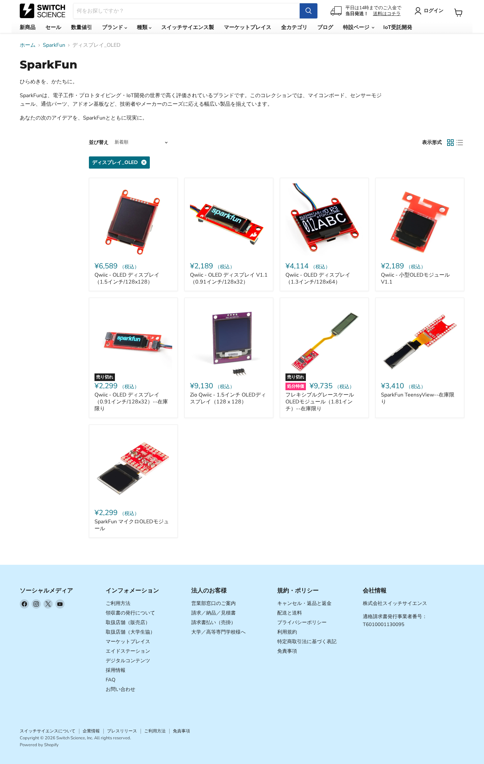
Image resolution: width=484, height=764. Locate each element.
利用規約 (287, 632)
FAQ (111, 679)
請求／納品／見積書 (213, 613)
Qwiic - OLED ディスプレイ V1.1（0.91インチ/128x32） (229, 278)
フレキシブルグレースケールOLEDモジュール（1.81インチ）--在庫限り (319, 401)
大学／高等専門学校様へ (218, 632)
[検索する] (308, 10)
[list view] (459, 142)
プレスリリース (122, 731)
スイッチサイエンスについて (47, 731)
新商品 (28, 27)
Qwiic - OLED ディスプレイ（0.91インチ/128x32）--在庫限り (131, 401)
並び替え (99, 142)
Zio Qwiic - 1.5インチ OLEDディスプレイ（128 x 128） (228, 398)
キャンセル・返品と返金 (304, 603)
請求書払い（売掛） (213, 622)
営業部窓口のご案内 (213, 603)
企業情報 (91, 731)
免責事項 (287, 651)
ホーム (28, 45)
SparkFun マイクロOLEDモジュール (131, 525)
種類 (143, 27)
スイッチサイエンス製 (187, 27)
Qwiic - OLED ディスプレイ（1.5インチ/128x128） (126, 278)
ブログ (325, 27)
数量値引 (81, 27)
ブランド (113, 27)
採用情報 (115, 670)
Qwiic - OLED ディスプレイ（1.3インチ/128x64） (317, 278)
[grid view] (450, 142)
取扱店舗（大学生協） (130, 632)
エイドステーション (128, 651)
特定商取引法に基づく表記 (306, 641)
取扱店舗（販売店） (128, 622)
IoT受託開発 (397, 27)
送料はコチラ (387, 14)
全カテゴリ (294, 27)
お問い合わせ (120, 689)
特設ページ (357, 27)
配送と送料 (289, 613)
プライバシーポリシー (302, 622)
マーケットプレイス (247, 27)
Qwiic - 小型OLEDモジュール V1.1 (415, 278)
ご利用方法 (118, 603)
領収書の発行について (130, 613)
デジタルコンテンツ (128, 660)
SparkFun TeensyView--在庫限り (417, 398)
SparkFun (54, 45)
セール (53, 27)
